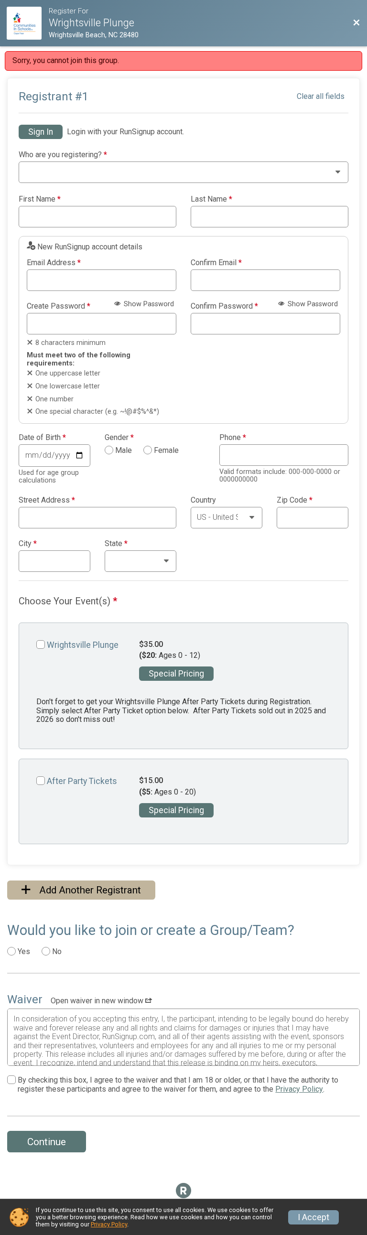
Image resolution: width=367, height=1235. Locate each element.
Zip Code (295, 500)
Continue (46, 1142)
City (28, 543)
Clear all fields (321, 96)
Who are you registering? (63, 154)
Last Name (211, 199)
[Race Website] (27, 23)
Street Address (47, 500)
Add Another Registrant (89, 890)
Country (203, 500)
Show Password (148, 304)
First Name (40, 199)
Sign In (40, 132)
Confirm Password (224, 306)
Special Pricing (176, 673)
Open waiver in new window (98, 1000)
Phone (232, 437)
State (116, 543)
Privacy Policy (299, 1089)
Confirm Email (216, 262)
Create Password (58, 306)
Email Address (54, 262)
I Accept (313, 1217)
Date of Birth (42, 437)
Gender (119, 437)
